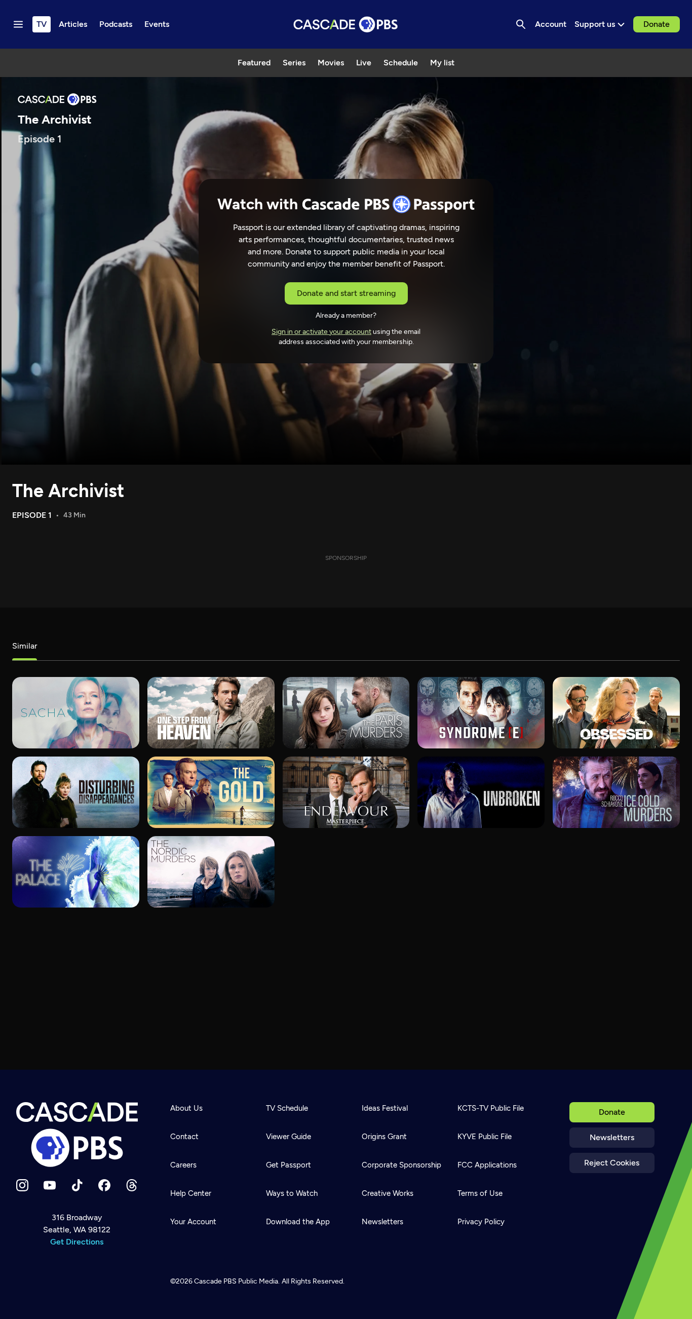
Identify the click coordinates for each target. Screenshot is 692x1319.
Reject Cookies (611, 1162)
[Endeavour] (346, 792)
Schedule (400, 62)
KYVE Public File (484, 1136)
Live (363, 62)
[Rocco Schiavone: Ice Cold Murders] (616, 792)
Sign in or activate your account (321, 331)
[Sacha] (75, 712)
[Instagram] (22, 1185)
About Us (186, 1108)
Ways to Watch (292, 1193)
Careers (183, 1165)
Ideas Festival (385, 1108)
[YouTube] (50, 1185)
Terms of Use (480, 1193)
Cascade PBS (215, 1281)
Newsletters (612, 1137)
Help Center (190, 1193)
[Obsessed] (616, 712)
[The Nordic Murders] (211, 872)
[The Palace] (75, 872)
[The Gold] (211, 792)
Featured (254, 62)
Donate (656, 24)
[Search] (521, 24)
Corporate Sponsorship (401, 1165)
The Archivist (68, 491)
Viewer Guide (288, 1136)
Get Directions (76, 1242)
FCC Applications (487, 1165)
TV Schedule (287, 1108)
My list (442, 62)
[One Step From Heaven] (211, 712)
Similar (24, 646)
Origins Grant (384, 1136)
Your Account (193, 1221)
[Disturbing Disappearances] (75, 792)
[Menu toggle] (18, 24)
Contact (184, 1136)
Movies (331, 62)
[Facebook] (104, 1185)
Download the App (298, 1221)
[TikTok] (77, 1185)
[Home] (77, 1134)
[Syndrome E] (481, 712)
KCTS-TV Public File (490, 1108)
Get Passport (288, 1165)
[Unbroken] (481, 792)
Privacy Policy (481, 1221)
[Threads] (132, 1185)
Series (294, 62)
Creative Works (387, 1193)
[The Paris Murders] (346, 712)
